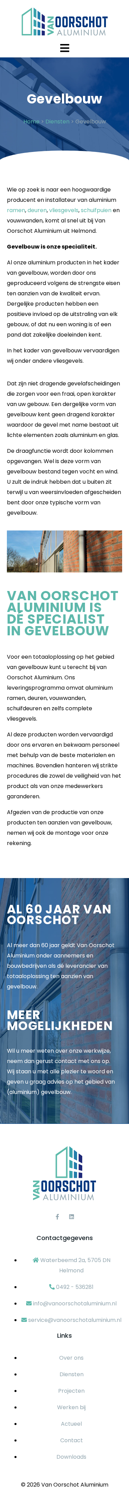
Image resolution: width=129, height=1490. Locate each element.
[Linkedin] (71, 1216)
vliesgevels (63, 210)
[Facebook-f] (57, 1216)
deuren (37, 210)
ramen (16, 210)
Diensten (57, 121)
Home (31, 121)
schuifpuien (96, 210)
